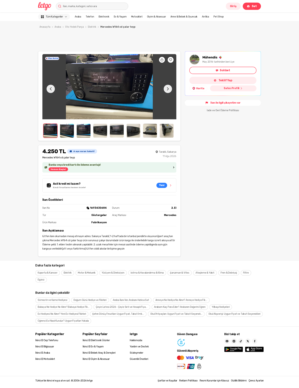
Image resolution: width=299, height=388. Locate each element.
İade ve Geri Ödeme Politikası (223, 110)
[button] (109, 86)
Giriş (233, 6)
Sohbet (225, 70)
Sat (254, 6)
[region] (109, 86)
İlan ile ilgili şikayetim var (225, 102)
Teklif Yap (225, 80)
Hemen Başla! (58, 169)
